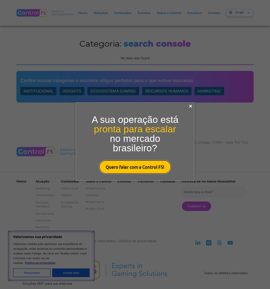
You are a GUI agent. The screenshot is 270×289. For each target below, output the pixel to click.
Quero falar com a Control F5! (135, 166)
